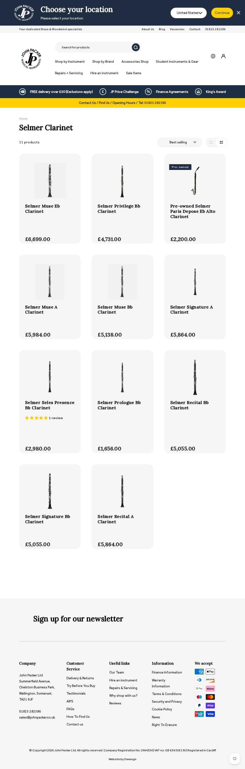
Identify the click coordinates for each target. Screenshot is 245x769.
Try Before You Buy (81, 686)
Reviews (115, 703)
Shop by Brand (103, 62)
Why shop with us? (123, 696)
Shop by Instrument (70, 62)
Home (23, 118)
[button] (37, 418)
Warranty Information (161, 683)
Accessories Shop (135, 62)
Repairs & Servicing (123, 688)
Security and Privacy (167, 702)
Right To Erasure (164, 725)
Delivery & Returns (80, 678)
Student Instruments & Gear (177, 62)
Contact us (75, 724)
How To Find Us (78, 717)
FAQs (70, 709)
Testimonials (76, 693)
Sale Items (133, 73)
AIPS (70, 701)
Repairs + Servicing (69, 73)
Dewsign (130, 759)
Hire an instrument (104, 73)
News (156, 717)
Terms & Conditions (167, 694)
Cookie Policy (162, 709)
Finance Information (167, 672)
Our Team (116, 672)
